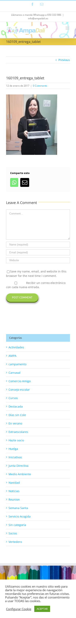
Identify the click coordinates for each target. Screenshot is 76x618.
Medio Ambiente (20, 474)
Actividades (16, 347)
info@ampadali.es (38, 18)
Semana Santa (18, 508)
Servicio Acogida (20, 516)
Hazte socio (16, 440)
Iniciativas (15, 457)
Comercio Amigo (20, 381)
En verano (15, 423)
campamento (17, 364)
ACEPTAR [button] (42, 609)
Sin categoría (17, 525)
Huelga (13, 449)
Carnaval (14, 373)
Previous (64, 60)
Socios (13, 533)
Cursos (13, 398)
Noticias (14, 491)
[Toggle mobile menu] (68, 28)
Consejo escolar (19, 389)
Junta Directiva (18, 466)
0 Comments (40, 85)
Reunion (14, 499)
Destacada (16, 406)
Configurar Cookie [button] (18, 609)
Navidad (14, 482)
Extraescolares (18, 432)
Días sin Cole (17, 415)
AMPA (12, 356)
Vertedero (15, 542)
